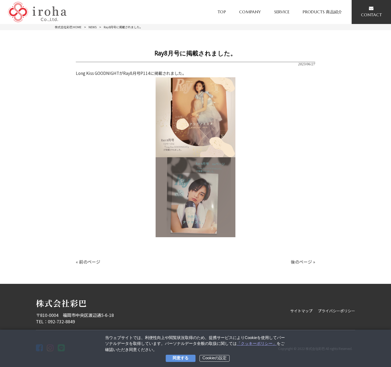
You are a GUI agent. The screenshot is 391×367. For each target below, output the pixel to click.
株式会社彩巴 (61, 303)
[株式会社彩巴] (37, 12)
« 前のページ (88, 262)
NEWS (93, 27)
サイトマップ (301, 310)
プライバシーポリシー (336, 310)
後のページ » (303, 262)
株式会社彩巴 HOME (68, 27)
